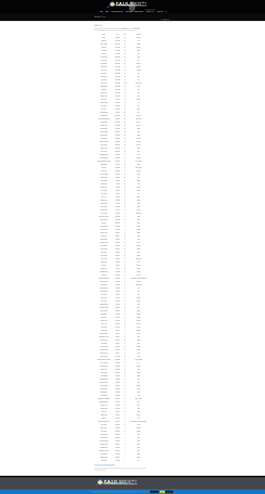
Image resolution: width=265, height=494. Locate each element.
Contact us (160, 11)
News (107, 11)
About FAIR (129, 11)
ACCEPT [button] (162, 491)
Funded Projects (139, 11)
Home (101, 11)
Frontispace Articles (117, 11)
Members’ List (150, 11)
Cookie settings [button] (154, 491)
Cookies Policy (169, 491)
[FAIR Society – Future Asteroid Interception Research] (132, 5)
